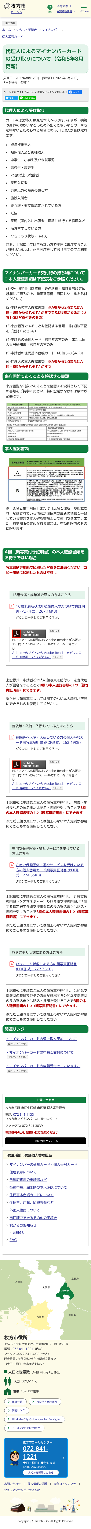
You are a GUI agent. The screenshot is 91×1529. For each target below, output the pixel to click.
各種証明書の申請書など (28, 1179)
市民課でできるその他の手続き (33, 1218)
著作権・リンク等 (65, 1483)
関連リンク (18, 1410)
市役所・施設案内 (47, 1402)
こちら (41, 1472)
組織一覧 (17, 1402)
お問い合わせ (12, 1483)
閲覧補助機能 (64, 11)
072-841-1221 (22, 1349)
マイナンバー (51, 29)
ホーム (6, 29)
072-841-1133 (23, 1114)
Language (62, 5)
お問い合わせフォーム (45, 1141)
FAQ (13, 1240)
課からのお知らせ (23, 1225)
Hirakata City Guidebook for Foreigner (36, 1419)
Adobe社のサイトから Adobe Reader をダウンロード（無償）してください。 (46, 655)
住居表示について (23, 1172)
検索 (50, 12)
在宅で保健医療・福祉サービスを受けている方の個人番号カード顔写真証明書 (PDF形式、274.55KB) (50, 870)
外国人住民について (25, 1210)
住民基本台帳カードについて (32, 1195)
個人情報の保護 (37, 1483)
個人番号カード (12, 36)
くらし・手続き (26, 29)
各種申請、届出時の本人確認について (38, 1187)
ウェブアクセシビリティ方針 (22, 1490)
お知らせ (19, 1232)
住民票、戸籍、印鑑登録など (32, 1202)
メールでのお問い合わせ (26, 1428)
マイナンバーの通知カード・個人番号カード (43, 1164)
